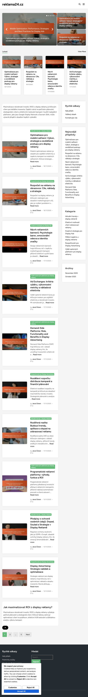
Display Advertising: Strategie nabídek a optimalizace (40, 569)
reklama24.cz (12, 4)
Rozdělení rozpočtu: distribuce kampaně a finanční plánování (41, 381)
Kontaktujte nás (71, 118)
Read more (34, 162)
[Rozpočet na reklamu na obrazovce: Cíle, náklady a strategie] (71, 37)
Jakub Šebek (36, 166)
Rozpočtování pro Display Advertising (42, 181)
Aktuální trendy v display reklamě (41, 131)
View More (82, 51)
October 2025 (70, 277)
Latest (5, 51)
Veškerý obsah (70, 114)
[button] (46, 15)
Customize (12, 687)
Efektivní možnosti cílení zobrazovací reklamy (72, 225)
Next (28, 634)
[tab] (5, 51)
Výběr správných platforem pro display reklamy (42, 276)
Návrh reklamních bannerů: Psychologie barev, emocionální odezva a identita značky (41, 235)
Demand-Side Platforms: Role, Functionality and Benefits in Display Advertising (39, 334)
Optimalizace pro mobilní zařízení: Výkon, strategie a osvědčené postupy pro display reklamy (42, 141)
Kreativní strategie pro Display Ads (41, 225)
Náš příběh (69, 111)
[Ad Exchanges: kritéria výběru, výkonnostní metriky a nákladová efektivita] (76, 62)
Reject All (30, 687)
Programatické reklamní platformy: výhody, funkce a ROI (42, 474)
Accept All (21, 691)
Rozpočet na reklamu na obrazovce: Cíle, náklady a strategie (32, 76)
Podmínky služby (8, 660)
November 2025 (71, 273)
